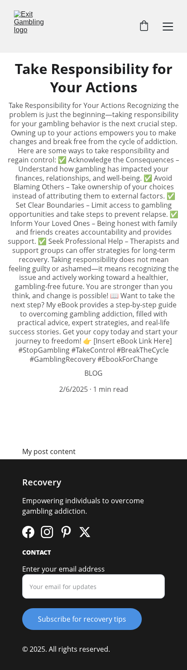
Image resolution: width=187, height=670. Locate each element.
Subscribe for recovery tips (82, 619)
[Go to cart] (144, 26)
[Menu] (168, 26)
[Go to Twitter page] (85, 532)
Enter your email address (63, 569)
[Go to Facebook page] (28, 532)
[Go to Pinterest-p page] (66, 532)
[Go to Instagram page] (47, 532)
